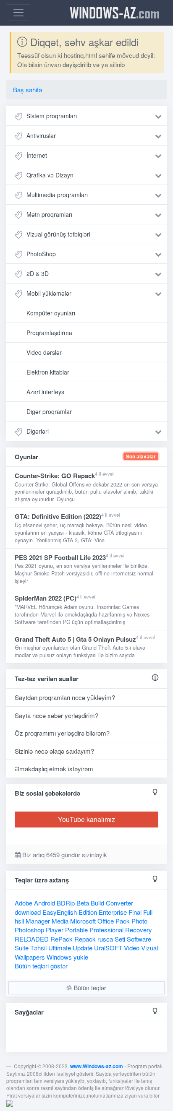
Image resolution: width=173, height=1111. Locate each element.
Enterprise (113, 912)
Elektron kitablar (47, 372)
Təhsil (38, 947)
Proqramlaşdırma (49, 332)
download (28, 912)
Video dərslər (44, 352)
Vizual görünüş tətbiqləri (58, 234)
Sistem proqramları (51, 116)
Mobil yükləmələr (48, 293)
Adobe (23, 902)
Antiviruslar (41, 135)
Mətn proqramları (49, 214)
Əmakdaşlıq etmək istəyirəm (54, 768)
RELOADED (32, 938)
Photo (139, 920)
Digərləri (37, 431)
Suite (22, 947)
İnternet (36, 155)
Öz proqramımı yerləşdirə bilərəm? (62, 733)
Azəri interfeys (45, 392)
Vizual (149, 947)
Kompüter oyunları (50, 313)
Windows (59, 956)
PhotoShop (41, 254)
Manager (38, 920)
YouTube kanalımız (86, 819)
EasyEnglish (59, 912)
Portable (76, 929)
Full (147, 912)
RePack (61, 938)
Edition (88, 912)
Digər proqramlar (49, 411)
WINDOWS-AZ (115, 12)
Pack (122, 920)
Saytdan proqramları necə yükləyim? (65, 697)
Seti (120, 938)
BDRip (66, 902)
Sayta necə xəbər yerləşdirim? (56, 715)
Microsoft (83, 920)
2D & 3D (37, 273)
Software (139, 938)
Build (97, 902)
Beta (82, 902)
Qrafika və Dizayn (49, 175)
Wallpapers (30, 956)
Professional (106, 929)
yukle (80, 956)
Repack (85, 938)
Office (105, 920)
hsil (19, 920)
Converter (119, 902)
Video (131, 947)
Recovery (138, 929)
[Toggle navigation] (18, 12)
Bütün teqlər (89, 988)
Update (82, 947)
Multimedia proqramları (57, 194)
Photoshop (29, 929)
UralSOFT (108, 947)
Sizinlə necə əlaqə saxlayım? (54, 751)
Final (135, 912)
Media (60, 920)
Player (54, 929)
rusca (105, 938)
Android (44, 902)
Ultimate (59, 947)
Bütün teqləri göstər (41, 965)
